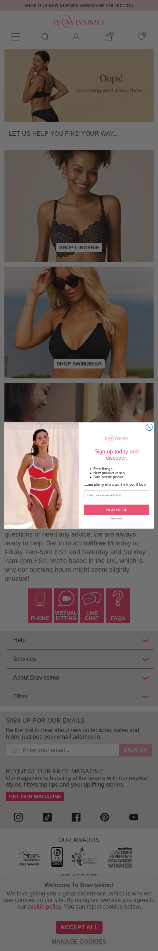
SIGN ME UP (116, 509)
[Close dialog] (149, 427)
